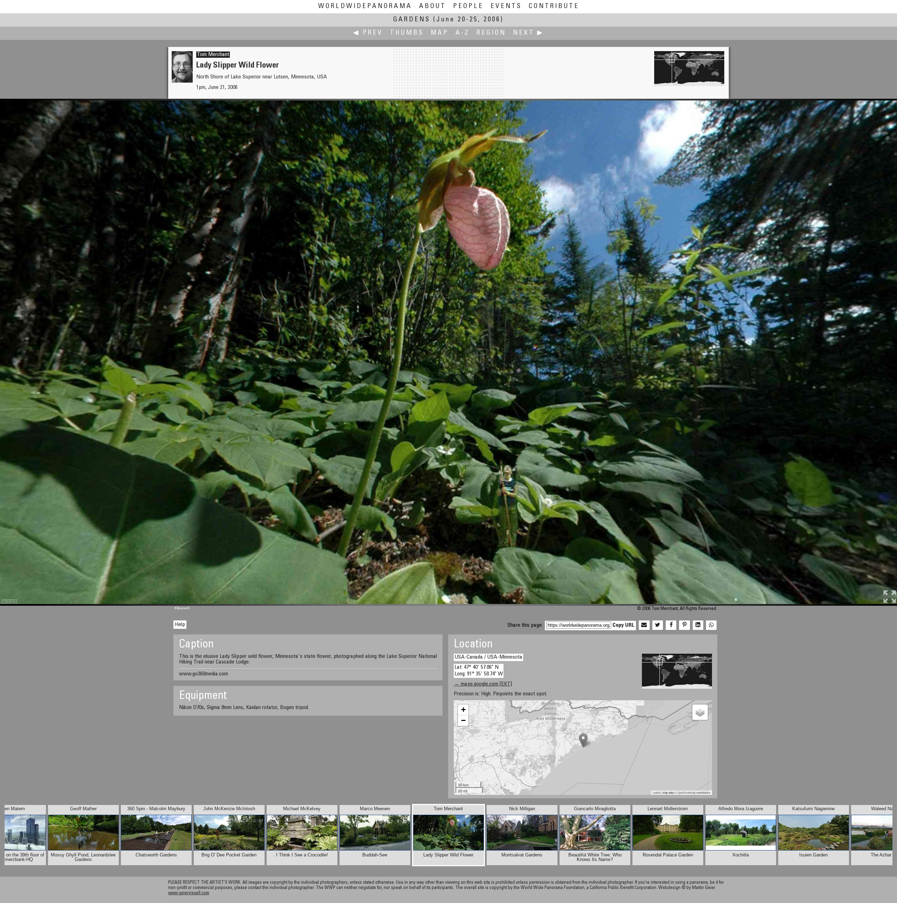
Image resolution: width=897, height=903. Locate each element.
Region (491, 33)
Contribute (554, 6)
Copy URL (623, 625)
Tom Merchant (213, 54)
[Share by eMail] (644, 625)
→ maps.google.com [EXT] (483, 684)
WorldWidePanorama (365, 6)
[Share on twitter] (658, 625)
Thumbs (407, 33)
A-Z (463, 33)
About (432, 6)
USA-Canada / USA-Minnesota (488, 657)
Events (506, 6)
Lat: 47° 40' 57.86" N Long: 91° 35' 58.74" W (478, 671)
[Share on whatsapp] (711, 625)
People (468, 6)
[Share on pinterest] (684, 625)
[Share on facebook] (671, 625)
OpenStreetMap (686, 792)
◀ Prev (368, 33)
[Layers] (700, 712)
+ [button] (463, 709)
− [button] (463, 720)
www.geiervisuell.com (188, 893)
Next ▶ (528, 33)
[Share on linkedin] (698, 625)
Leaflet (656, 792)
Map (439, 33)
